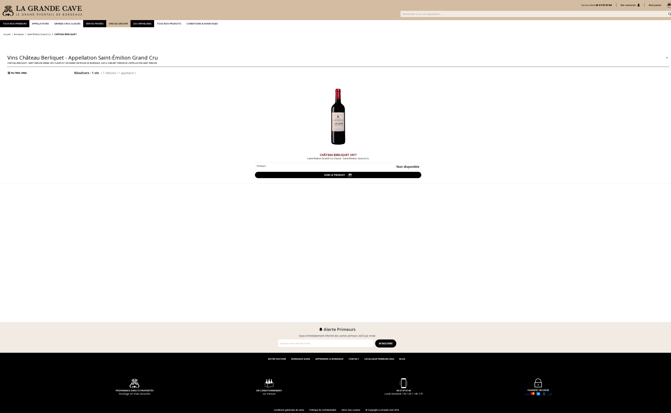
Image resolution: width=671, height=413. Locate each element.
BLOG (402, 358)
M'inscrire (386, 343)
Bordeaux (19, 34)
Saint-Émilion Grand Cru (39, 34)
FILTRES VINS (18, 73)
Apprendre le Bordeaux (329, 358)
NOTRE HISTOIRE (277, 358)
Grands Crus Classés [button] (67, 23)
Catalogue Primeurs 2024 (379, 358)
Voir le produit (336, 175)
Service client (596, 5)
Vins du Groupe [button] (118, 23)
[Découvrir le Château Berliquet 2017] (338, 119)
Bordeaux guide (300, 358)
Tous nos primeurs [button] (15, 23)
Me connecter (629, 5)
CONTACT (354, 358)
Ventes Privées (95, 23)
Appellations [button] (40, 23)
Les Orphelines (142, 23)
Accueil (6, 34)
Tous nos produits (169, 23)
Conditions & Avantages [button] (202, 23)
